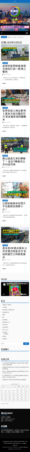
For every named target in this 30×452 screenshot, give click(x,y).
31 (26, 399)
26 (6, 399)
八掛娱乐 (4, 307)
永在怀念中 (5, 324)
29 (18, 399)
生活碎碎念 (5, 327)
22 (18, 397)
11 (2, 394)
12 (6, 394)
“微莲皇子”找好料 (6, 304)
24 (26, 397)
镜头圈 (4, 336)
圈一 (3, 317)
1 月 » (6, 403)
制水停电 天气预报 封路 (8, 309)
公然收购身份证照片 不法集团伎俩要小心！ (14, 206)
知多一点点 (5, 329)
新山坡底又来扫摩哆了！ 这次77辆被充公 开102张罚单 (14, 161)
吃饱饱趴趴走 (5, 312)
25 (2, 399)
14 (14, 394)
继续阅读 (4, 83)
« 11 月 (3, 403)
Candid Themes (17, 449)
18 (2, 397)
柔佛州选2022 (6, 322)
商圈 (3, 314)
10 (26, 391)
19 (6, 397)
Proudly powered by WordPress (10, 447)
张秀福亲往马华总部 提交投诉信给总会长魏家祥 (14, 379)
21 (14, 397)
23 (22, 397)
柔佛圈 (15, 20)
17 (26, 394)
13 (10, 394)
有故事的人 (5, 319)
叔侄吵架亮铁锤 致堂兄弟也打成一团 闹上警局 (14, 68)
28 (14, 399)
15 (18, 394)
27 (10, 399)
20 (10, 397)
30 (22, 399)
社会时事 (5, 63)
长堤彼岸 (4, 339)
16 (22, 394)
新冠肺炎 (6, 334)
